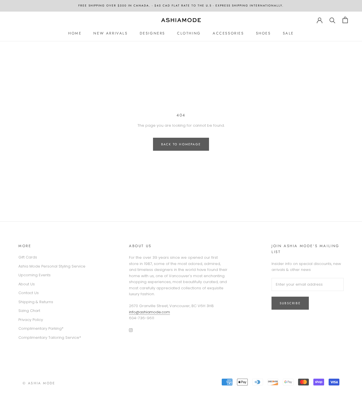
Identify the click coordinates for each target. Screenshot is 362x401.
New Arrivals (110, 33)
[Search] (332, 20)
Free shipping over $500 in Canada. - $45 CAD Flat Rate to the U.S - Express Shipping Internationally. (181, 5)
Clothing (189, 33)
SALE (288, 33)
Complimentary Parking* (40, 328)
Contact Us (28, 293)
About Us (26, 284)
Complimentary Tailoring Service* (49, 337)
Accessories (228, 33)
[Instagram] (131, 330)
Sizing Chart (29, 310)
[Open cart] (345, 20)
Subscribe (290, 303)
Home (74, 33)
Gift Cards (27, 257)
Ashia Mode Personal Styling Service (51, 266)
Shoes (263, 33)
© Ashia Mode (39, 383)
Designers (152, 33)
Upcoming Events (34, 275)
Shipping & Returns (35, 302)
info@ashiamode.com (149, 312)
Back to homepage (181, 144)
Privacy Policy (30, 319)
